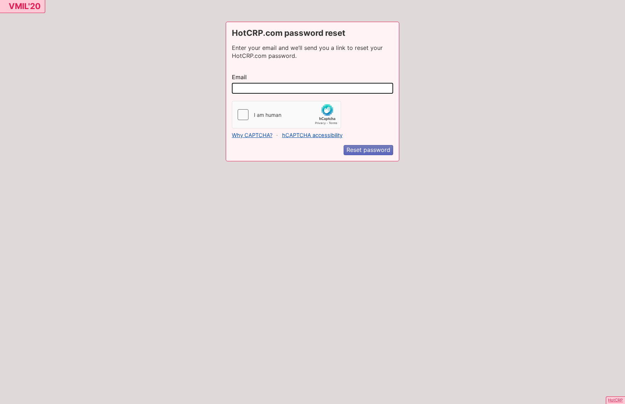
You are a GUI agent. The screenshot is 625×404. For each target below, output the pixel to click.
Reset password (368, 149)
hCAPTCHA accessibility (312, 135)
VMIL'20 (25, 6)
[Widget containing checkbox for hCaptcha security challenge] (286, 114)
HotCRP (615, 400)
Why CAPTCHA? (252, 135)
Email (239, 77)
